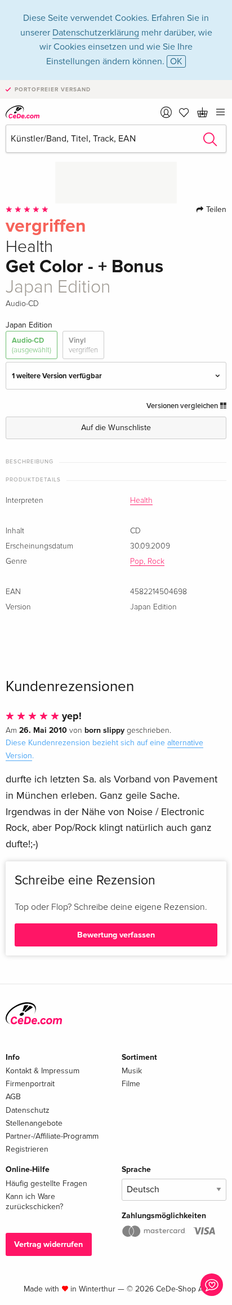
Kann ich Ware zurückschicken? (34, 1201)
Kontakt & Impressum (42, 1071)
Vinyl (83, 345)
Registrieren (27, 1149)
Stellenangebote (34, 1123)
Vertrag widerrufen (48, 1244)
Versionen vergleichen (183, 405)
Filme (131, 1084)
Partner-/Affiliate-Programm (52, 1136)
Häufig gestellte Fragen (46, 1183)
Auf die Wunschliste (116, 427)
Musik (132, 1071)
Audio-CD (31, 345)
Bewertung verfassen (116, 935)
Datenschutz (28, 1110)
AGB (13, 1096)
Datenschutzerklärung (95, 32)
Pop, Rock (147, 561)
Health (141, 501)
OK (176, 61)
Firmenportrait (30, 1084)
